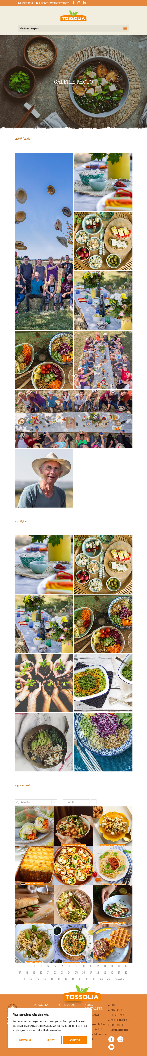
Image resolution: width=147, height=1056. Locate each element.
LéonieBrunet (25, 840)
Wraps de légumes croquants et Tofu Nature (70, 864)
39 (66, 979)
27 (91, 972)
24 (69, 972)
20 (41, 972)
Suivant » (119, 979)
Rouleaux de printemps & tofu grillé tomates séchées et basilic (32, 829)
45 (108, 979)
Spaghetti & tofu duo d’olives (31, 940)
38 (59, 979)
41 (80, 979)
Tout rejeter (50, 1040)
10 (83, 966)
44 (101, 979)
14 (112, 966)
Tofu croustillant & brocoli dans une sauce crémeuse (71, 827)
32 (126, 972)
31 (119, 972)
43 (94, 979)
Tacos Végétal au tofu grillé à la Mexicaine (110, 903)
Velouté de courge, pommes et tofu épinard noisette (110, 827)
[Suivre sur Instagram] (120, 1039)
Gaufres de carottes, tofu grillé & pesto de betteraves (111, 945)
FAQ (113, 1005)
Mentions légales (120, 1020)
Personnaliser (25, 1040)
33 (23, 979)
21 (48, 972)
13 (105, 966)
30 (112, 972)
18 (27, 972)
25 (76, 972)
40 (73, 979)
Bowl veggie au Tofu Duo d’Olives (70, 900)
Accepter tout (74, 1040)
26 (83, 972)
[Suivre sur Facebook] (111, 1039)
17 (20, 972)
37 (52, 979)
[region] (50, 1028)
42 (87, 979)
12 (98, 966)
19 (34, 972)
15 (119, 966)
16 (126, 966)
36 (44, 979)
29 (105, 972)
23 (62, 972)
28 (97, 972)
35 (37, 979)
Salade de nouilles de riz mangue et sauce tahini (70, 945)
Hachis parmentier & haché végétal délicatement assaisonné (31, 869)
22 (55, 972)
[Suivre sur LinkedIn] (111, 1047)
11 (90, 966)
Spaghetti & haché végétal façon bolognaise (110, 864)
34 (30, 979)
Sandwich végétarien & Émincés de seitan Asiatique (32, 905)
